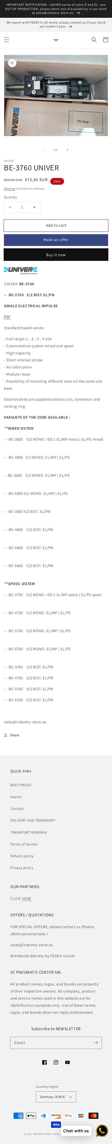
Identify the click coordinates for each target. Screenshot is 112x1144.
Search (16, 796)
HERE (27, 898)
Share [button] (15, 735)
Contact (17, 808)
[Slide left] (44, 149)
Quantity (10, 197)
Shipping (9, 188)
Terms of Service (24, 844)
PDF (7, 316)
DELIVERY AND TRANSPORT (32, 820)
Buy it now (56, 254)
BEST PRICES (21, 785)
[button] (6, 40)
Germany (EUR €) (52, 1097)
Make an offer (56, 239)
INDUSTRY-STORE (42, 1133)
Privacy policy (21, 867)
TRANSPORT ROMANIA (28, 832)
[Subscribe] (96, 1042)
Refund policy (22, 856)
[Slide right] (67, 149)
